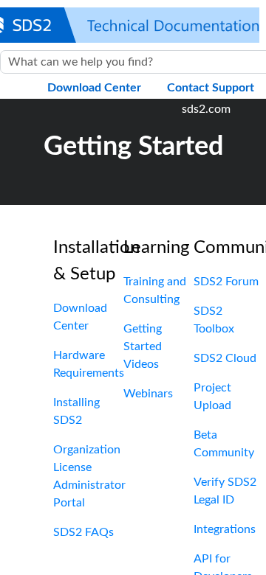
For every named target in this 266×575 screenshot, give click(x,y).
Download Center (94, 88)
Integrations (225, 529)
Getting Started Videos (142, 346)
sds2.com (206, 109)
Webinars (148, 394)
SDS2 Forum (226, 282)
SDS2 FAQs (83, 532)
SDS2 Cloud (225, 358)
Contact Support (210, 88)
